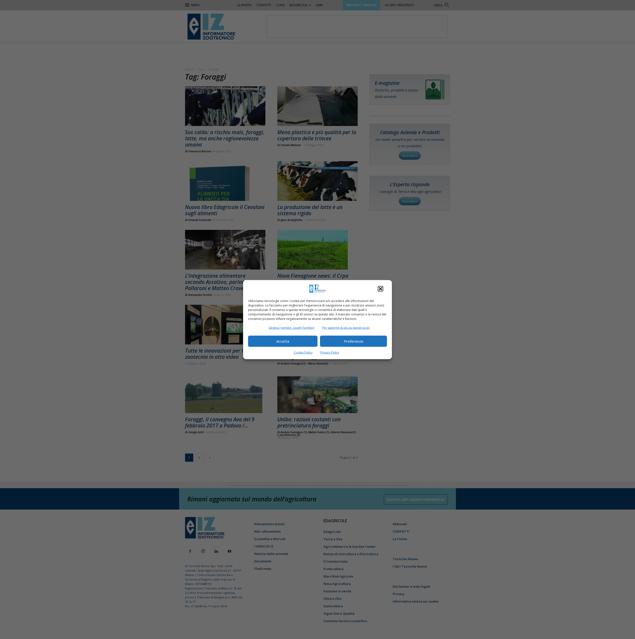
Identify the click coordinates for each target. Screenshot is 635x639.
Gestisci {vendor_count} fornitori (292, 327)
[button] (380, 288)
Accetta (282, 341)
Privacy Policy (329, 352)
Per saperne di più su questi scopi (346, 327)
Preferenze (353, 341)
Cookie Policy (303, 352)
